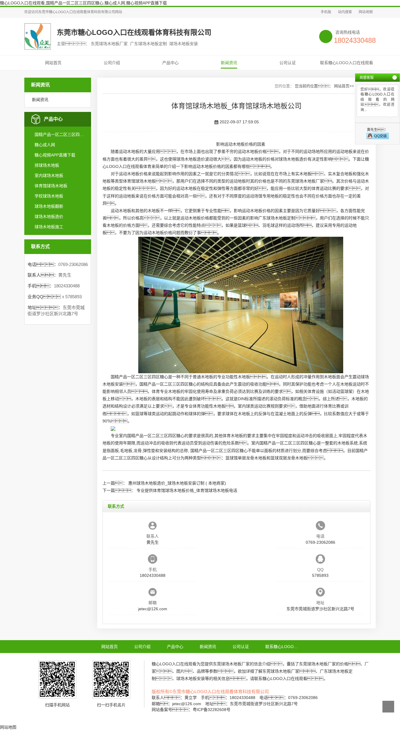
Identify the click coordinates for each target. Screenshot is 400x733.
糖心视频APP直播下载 (55, 155)
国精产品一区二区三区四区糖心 (60, 134)
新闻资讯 (229, 62)
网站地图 (366, 12)
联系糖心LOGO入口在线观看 (346, 62)
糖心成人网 (45, 144)
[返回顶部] (388, 706)
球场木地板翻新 (49, 206)
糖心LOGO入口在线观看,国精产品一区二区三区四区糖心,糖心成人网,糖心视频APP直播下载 (83, 3)
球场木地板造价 (49, 216)
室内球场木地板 (49, 175)
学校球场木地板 (49, 196)
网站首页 (53, 62)
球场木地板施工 (49, 226)
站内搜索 (345, 12)
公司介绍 (112, 62)
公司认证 (287, 62)
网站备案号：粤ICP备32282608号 (191, 709)
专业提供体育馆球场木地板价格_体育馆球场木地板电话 (186, 490)
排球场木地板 (47, 165)
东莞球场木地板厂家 (305, 181)
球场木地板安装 (190, 678)
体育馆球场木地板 (51, 185)
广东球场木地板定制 (276, 218)
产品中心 (170, 62)
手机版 (326, 12)
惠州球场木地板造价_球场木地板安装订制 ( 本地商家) (177, 483)
